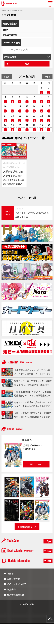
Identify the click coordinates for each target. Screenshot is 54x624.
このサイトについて (16, 584)
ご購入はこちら (34, 464)
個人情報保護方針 (15, 594)
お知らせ (11, 573)
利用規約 (11, 589)
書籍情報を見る (25, 526)
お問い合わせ (13, 578)
